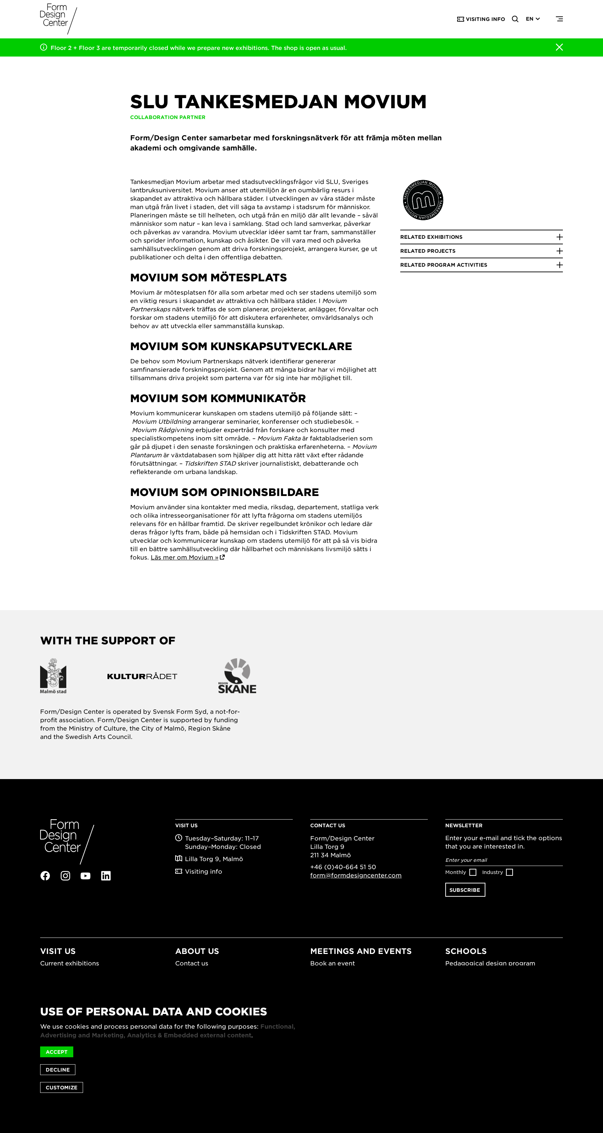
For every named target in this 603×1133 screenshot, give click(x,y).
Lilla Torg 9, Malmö (214, 858)
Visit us (58, 950)
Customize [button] (61, 1087)
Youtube (85, 876)
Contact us (191, 963)
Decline (58, 1070)
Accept (57, 1052)
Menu (559, 19)
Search (515, 19)
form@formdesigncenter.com (356, 875)
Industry (492, 872)
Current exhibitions (69, 963)
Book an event (332, 963)
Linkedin (106, 876)
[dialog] (301, 1049)
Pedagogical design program (490, 963)
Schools (466, 950)
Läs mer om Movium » (184, 557)
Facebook (45, 876)
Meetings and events (361, 950)
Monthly (455, 872)
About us (197, 950)
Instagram (65, 876)
